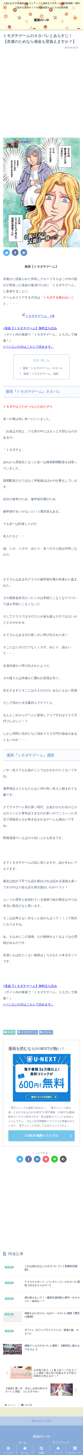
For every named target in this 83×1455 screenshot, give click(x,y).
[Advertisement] (41, 92)
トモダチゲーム (29, 1032)
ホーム (22, 1442)
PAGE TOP (43, 1421)
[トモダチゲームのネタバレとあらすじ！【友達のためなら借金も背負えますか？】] (23, 252)
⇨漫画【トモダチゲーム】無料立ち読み (30, 328)
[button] (75, 761)
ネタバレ (47, 1032)
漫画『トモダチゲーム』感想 (40, 373)
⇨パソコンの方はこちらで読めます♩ (28, 346)
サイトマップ (61, 1442)
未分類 (10, 1032)
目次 (36, 360)
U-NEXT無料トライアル (41, 1135)
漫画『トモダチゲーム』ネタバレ (43, 368)
